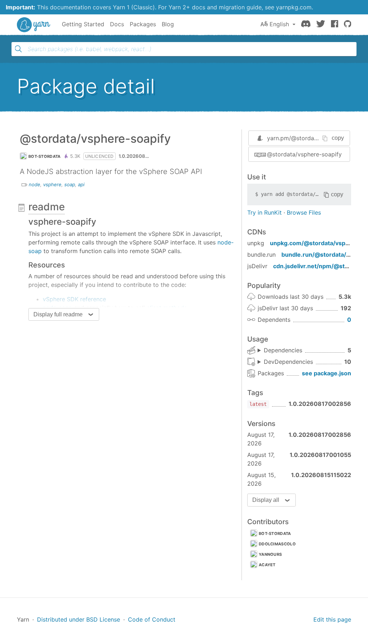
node (34, 184)
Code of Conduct (151, 619)
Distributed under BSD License (78, 619)
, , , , (280, 350)
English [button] (279, 24)
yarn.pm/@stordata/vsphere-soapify (316, 138)
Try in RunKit (264, 212)
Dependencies (283, 350)
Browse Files (304, 212)
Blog (168, 24)
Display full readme (58, 314)
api (81, 184)
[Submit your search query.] (18, 49)
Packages (143, 24)
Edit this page (332, 619)
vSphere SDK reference (74, 299)
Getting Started (83, 24)
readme (46, 207)
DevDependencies (288, 361)
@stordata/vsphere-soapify (304, 154)
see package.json (326, 373)
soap (69, 184)
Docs (117, 24)
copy (338, 138)
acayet (267, 564)
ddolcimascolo (277, 543)
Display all (265, 500)
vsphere (52, 184)
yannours (270, 554)
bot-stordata (44, 156)
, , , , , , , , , (285, 362)
